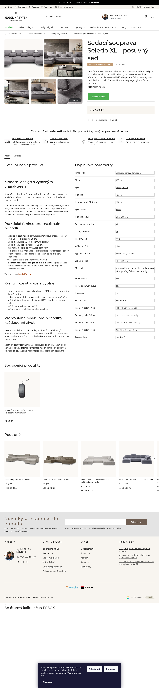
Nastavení (48, 682)
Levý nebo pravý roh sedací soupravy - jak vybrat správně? (136, 562)
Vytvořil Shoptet (136, 597)
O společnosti (87, 548)
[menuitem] (10, 27)
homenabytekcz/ (22, 562)
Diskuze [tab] (17, 155)
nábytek (18, 562)
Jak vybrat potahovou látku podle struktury (134, 549)
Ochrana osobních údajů (54, 571)
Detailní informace (96, 86)
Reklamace (48, 553)
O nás (10, 7)
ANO (118, 239)
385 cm (119, 180)
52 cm (118, 217)
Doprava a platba (65, 7)
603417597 (27, 562)
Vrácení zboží (49, 562)
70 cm (125, 187)
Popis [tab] (7, 155)
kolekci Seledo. (25, 274)
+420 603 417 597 (118, 15)
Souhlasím (111, 669)
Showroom (22, 7)
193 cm (119, 195)
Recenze (35, 7)
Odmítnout (94, 669)
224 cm (119, 202)
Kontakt (84, 557)
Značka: (121, 64)
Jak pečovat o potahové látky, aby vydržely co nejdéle (134, 556)
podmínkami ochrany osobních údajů (105, 528)
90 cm (125, 217)
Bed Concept (94, 2)
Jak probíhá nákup (51, 548)
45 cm (118, 209)
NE (117, 224)
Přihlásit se (136, 522)
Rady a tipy (48, 7)
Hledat (96, 17)
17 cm (118, 246)
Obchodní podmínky (52, 566)
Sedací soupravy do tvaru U (128, 173)
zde (42, 675)
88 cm (118, 187)
